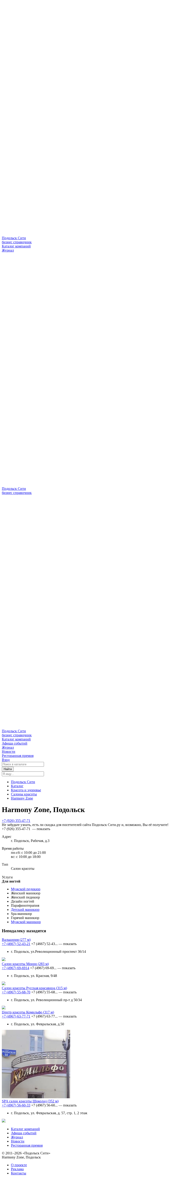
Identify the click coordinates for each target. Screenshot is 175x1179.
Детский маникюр (25, 910)
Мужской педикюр (25, 889)
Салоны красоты (24, 794)
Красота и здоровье (26, 790)
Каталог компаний (16, 246)
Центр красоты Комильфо (28, 1012)
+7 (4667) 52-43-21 (16, 944)
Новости (8, 751)
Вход (6, 760)
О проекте (19, 1165)
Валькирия (16, 940)
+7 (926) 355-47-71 (16, 821)
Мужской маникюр (26, 922)
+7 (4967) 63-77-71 (16, 1016)
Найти (8, 769)
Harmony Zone (22, 798)
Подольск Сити (23, 782)
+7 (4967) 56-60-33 (16, 1105)
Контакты (18, 1173)
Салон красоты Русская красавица (34, 988)
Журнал (8, 250)
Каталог (17, 786)
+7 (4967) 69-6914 (15, 968)
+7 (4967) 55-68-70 (16, 992)
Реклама (17, 1169)
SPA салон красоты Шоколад (30, 1101)
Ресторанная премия (17, 756)
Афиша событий (14, 743)
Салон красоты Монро (25, 964)
